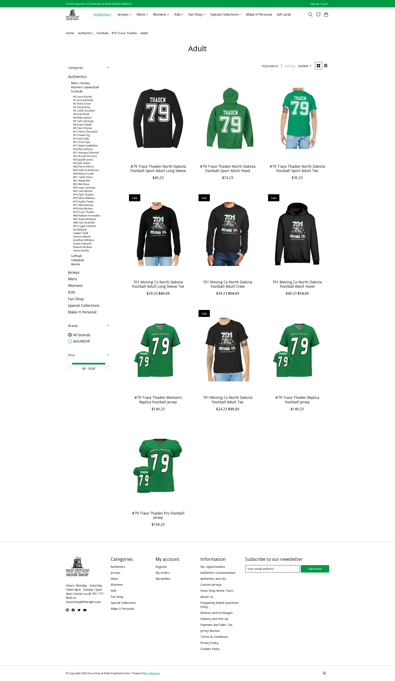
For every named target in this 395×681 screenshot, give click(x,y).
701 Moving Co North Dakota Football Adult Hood (297, 284)
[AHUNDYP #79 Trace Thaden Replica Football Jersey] (297, 349)
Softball (76, 256)
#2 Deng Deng (81, 107)
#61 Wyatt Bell (81, 180)
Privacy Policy (209, 643)
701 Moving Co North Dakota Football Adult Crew (227, 284)
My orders (163, 572)
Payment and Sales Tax (216, 625)
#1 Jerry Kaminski (83, 100)
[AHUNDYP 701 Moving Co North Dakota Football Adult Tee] (227, 349)
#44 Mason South (83, 173)
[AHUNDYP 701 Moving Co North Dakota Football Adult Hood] (297, 233)
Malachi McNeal (82, 247)
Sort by (290, 66)
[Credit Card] (324, 673)
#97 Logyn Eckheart (84, 226)
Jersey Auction (210, 631)
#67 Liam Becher (83, 191)
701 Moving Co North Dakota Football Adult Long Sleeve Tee (158, 284)
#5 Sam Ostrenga (83, 121)
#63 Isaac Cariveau (84, 187)
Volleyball (77, 260)
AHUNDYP (81, 341)
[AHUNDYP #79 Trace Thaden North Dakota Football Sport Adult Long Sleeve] (158, 118)
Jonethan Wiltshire (83, 240)
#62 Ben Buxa (81, 184)
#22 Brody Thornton (85, 156)
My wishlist (163, 578)
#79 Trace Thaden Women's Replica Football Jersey (158, 399)
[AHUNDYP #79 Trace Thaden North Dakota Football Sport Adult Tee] (297, 118)
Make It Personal (259, 14)
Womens (75, 285)
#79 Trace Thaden (124, 33)
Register (161, 567)
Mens (72, 278)
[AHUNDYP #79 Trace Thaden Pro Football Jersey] (158, 465)
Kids (71, 292)
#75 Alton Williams (84, 198)
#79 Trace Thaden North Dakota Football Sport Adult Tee (297, 168)
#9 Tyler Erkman (82, 128)
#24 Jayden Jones (83, 159)
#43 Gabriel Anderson (86, 170)
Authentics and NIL (213, 578)
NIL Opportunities (212, 567)
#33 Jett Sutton (81, 163)
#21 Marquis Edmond (86, 152)
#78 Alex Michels (83, 208)
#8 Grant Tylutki (82, 124)
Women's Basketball (85, 87)
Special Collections (83, 305)
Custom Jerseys (211, 584)
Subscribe (315, 569)
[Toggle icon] (310, 14)
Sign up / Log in (319, 4)
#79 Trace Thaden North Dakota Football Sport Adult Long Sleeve (158, 168)
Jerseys (73, 272)
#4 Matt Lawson (82, 117)
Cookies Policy (210, 649)
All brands (81, 334)
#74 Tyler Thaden (83, 194)
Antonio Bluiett (82, 236)
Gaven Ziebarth (82, 243)
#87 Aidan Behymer (84, 219)
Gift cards (284, 14)
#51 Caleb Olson (83, 177)
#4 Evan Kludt (81, 114)
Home (70, 33)
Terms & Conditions (214, 636)
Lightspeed (153, 673)
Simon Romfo (81, 250)
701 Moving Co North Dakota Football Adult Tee (227, 399)
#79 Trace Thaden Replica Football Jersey (297, 399)
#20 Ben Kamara (83, 149)
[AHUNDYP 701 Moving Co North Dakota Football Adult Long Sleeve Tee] (158, 233)
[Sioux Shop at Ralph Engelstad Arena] (72, 14)
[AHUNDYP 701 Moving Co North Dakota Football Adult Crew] (227, 233)
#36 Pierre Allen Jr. (84, 166)
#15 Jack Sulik (81, 138)
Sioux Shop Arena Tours (217, 590)
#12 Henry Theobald (85, 131)
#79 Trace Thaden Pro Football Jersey (158, 515)
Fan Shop (76, 298)
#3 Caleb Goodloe (84, 110)
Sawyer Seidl (80, 233)
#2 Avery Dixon (82, 103)
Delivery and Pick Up (214, 619)
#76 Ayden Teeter (83, 201)
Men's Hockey (80, 83)
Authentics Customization (217, 572)
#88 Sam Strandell (84, 222)
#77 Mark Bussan (83, 205)
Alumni (75, 264)
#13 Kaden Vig (81, 135)
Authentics (85, 33)
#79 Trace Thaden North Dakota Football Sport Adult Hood (228, 168)
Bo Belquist (80, 229)
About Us (206, 597)
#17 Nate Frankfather (85, 145)
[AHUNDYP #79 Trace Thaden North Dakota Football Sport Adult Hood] (227, 118)
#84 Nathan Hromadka (86, 215)
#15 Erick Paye (81, 142)
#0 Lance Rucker (82, 96)
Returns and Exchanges (216, 613)
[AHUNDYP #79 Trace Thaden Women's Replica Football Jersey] (158, 349)
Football (102, 33)
